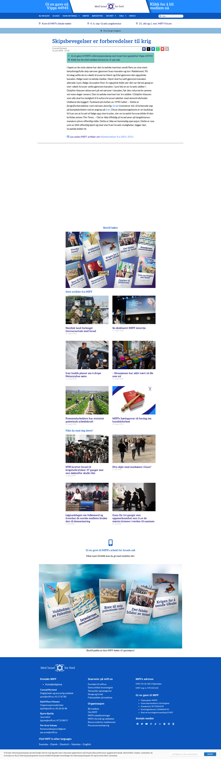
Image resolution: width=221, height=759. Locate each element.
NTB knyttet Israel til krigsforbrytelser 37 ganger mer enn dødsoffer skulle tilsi (85, 470)
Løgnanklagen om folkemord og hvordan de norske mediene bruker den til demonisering (86, 518)
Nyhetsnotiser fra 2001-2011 (117, 136)
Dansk (53, 744)
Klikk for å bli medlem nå (162, 6)
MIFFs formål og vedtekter (101, 718)
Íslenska (75, 744)
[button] (148, 49)
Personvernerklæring (98, 725)
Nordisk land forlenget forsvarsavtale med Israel (81, 330)
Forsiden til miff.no (97, 684)
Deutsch (64, 744)
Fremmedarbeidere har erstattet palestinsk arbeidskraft (85, 420)
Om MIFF (92, 712)
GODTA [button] (210, 754)
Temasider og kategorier (100, 690)
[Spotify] (164, 724)
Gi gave (56, 16)
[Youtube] (146, 724)
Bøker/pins (97, 16)
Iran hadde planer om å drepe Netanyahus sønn (83, 375)
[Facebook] (138, 724)
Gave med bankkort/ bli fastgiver (155, 703)
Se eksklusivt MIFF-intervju (129, 328)
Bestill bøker (110, 227)
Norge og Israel (95, 694)
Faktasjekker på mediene (100, 697)
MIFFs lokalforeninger (99, 715)
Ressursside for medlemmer (102, 722)
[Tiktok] (155, 724)
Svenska (43, 744)
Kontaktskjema (53, 684)
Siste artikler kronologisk (100, 687)
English (87, 744)
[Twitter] (142, 724)
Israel (116, 105)
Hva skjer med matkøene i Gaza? (131, 467)
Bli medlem (44, 16)
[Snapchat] (169, 724)
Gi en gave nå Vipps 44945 (56, 6)
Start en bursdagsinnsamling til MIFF (157, 712)
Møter (86, 16)
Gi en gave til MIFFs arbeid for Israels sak (110, 550)
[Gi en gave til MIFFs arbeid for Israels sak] (110, 542)
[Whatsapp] (160, 724)
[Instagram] (151, 724)
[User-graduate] (173, 724)
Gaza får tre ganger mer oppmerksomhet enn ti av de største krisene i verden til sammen (133, 518)
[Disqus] (110, 180)
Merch (132, 16)
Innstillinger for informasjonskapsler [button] (185, 754)
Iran (108, 109)
